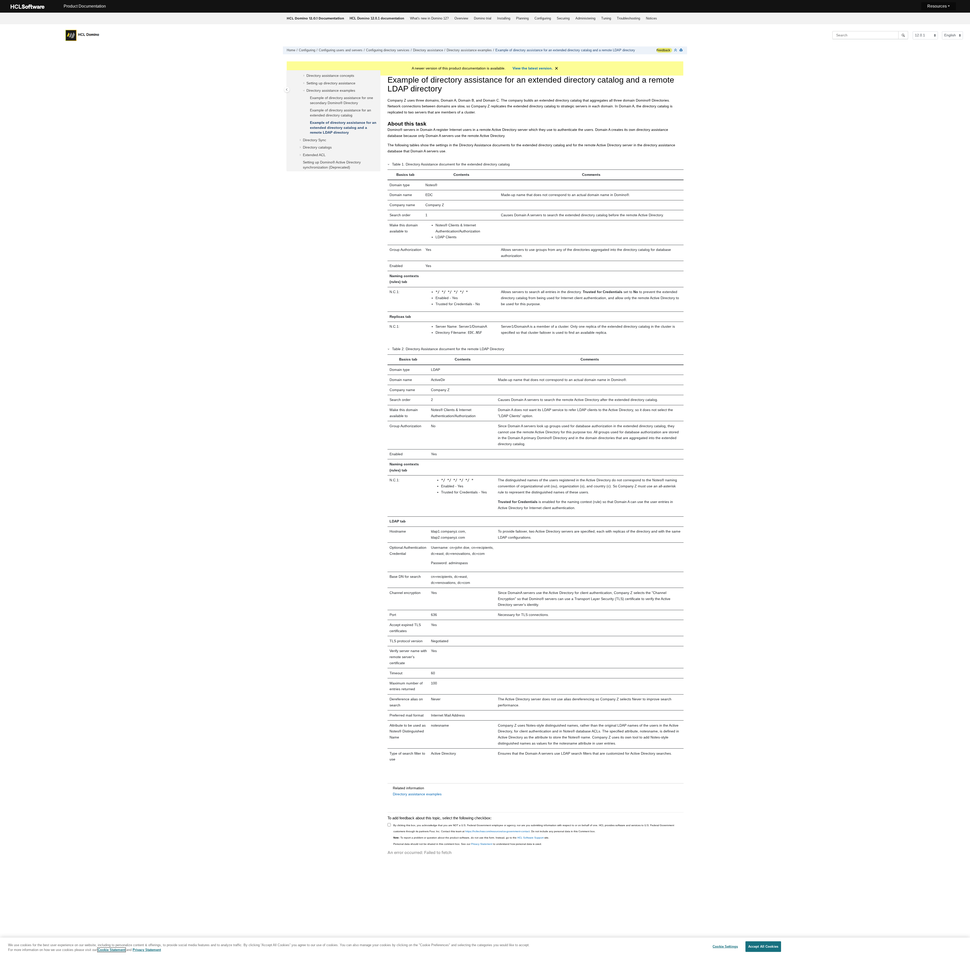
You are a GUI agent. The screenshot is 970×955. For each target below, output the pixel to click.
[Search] (903, 35)
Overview (461, 18)
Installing (503, 18)
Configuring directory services (387, 50)
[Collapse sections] (676, 50)
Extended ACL (314, 155)
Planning (522, 18)
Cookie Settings (725, 946)
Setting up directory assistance (330, 83)
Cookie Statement (111, 950)
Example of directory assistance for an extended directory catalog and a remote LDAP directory (565, 50)
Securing (563, 18)
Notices (651, 18)
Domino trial (482, 18)
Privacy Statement (481, 844)
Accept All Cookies (763, 946)
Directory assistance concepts (330, 76)
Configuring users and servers (340, 50)
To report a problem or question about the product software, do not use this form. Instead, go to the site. (471, 837)
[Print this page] (681, 50)
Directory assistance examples (469, 50)
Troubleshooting (628, 18)
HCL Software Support (530, 837)
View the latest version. (533, 68)
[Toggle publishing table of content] (286, 89)
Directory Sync (314, 140)
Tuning (606, 18)
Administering (585, 18)
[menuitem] (377, 18)
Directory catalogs (317, 147)
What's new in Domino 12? (429, 18)
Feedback (663, 50)
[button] (304, 75)
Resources (937, 6)
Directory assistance (428, 50)
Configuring (543, 18)
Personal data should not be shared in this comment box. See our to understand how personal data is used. (467, 844)
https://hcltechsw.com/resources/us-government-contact (497, 831)
